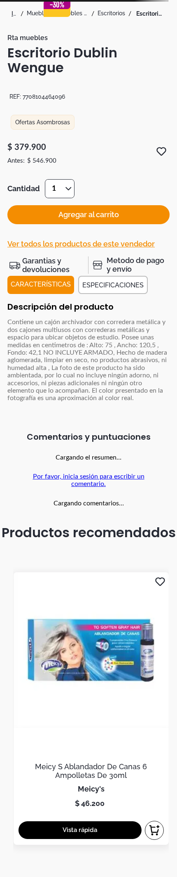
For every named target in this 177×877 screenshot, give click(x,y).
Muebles (38, 13)
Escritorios (111, 13)
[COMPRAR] (154, 830)
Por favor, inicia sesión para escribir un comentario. (88, 480)
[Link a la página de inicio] (14, 13)
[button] (47, 265)
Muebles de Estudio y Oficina (73, 13)
